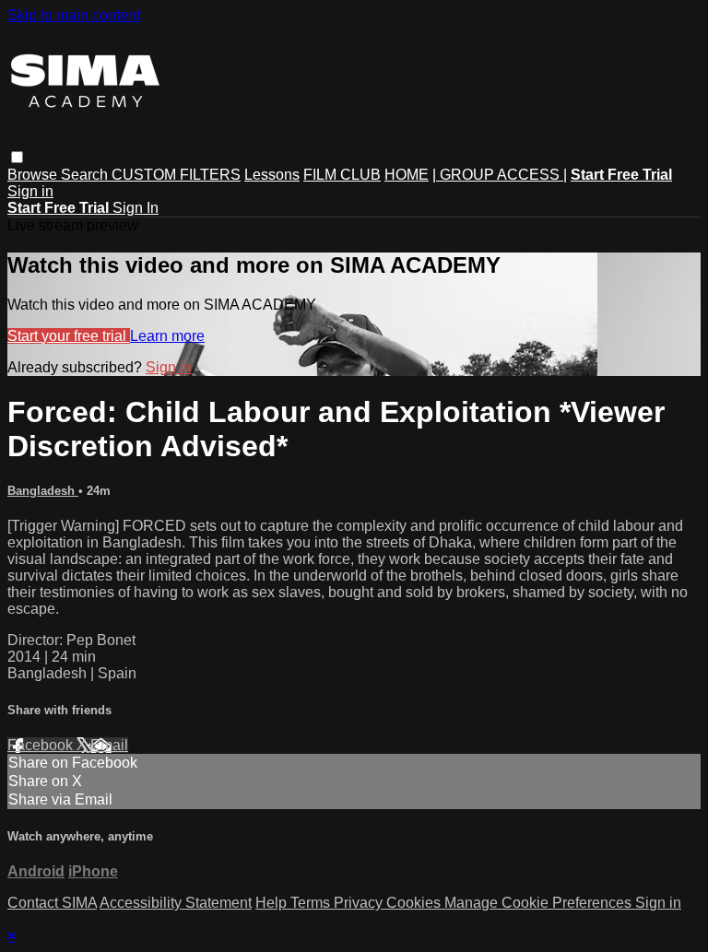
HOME (406, 174)
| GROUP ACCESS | (499, 174)
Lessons (272, 174)
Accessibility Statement (176, 903)
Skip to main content (73, 15)
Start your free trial (68, 336)
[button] (17, 157)
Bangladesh (42, 491)
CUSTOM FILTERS (176, 174)
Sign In (135, 208)
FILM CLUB (342, 174)
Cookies (415, 903)
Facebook (42, 745)
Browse (34, 174)
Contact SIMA (52, 903)
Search (86, 174)
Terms (312, 903)
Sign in (30, 191)
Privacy (360, 903)
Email (109, 745)
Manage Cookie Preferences (539, 903)
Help (272, 903)
